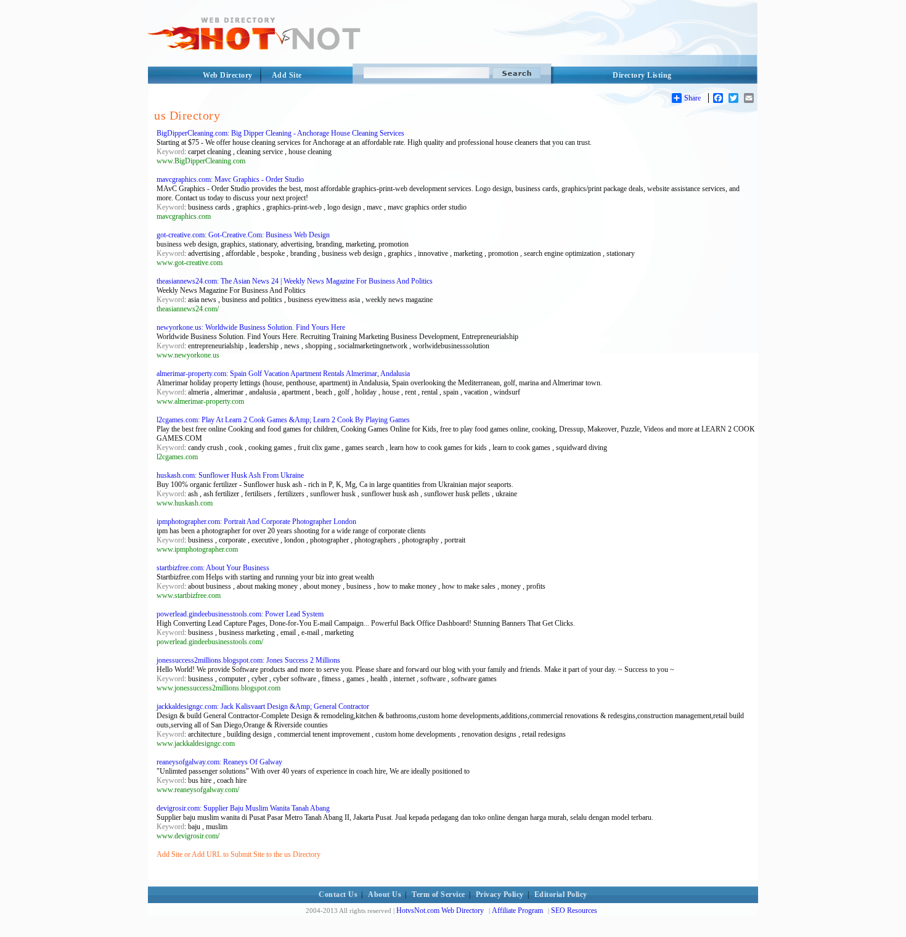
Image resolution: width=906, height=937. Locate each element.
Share (692, 98)
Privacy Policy (500, 894)
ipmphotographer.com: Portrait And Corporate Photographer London (256, 521)
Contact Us (338, 894)
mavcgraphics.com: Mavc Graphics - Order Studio (230, 179)
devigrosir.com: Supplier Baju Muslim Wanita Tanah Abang (243, 808)
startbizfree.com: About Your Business (213, 567)
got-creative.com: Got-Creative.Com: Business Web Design (243, 235)
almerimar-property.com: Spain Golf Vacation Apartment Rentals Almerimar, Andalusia (283, 373)
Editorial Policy (560, 894)
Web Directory (228, 75)
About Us (384, 894)
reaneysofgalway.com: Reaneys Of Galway (219, 762)
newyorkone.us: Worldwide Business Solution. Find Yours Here (251, 327)
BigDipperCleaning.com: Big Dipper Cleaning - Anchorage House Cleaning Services (280, 133)
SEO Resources (574, 910)
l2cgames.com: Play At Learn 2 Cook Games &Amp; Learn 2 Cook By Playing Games (283, 419)
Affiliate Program (517, 910)
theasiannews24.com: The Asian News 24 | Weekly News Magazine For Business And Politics (295, 281)
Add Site (287, 75)
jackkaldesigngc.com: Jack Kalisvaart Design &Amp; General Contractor (263, 706)
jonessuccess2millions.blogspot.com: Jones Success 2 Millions (248, 660)
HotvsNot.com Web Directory (440, 910)
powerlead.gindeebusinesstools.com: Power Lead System (240, 614)
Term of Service (438, 894)
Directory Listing (642, 75)
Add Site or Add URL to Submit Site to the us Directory (238, 854)
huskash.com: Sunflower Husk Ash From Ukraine (230, 475)
